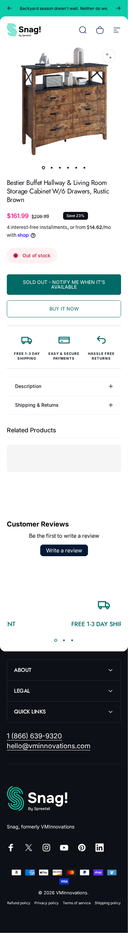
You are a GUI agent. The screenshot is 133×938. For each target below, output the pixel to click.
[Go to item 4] (68, 167)
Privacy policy (46, 903)
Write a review (64, 550)
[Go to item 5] (76, 167)
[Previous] (9, 8)
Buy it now (64, 309)
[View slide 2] (64, 640)
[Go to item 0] (44, 167)
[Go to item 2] (52, 167)
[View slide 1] (56, 640)
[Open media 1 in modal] (109, 56)
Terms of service (77, 903)
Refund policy (18, 903)
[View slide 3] (72, 640)
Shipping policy (108, 903)
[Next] (118, 8)
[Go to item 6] (84, 167)
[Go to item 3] (60, 167)
